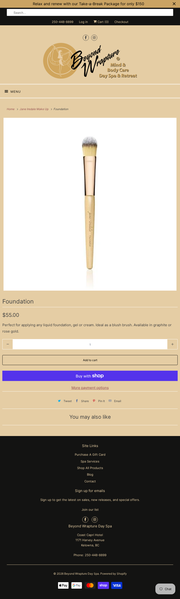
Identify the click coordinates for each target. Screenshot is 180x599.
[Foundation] (90, 204)
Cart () (103, 22)
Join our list (90, 509)
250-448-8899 (62, 22)
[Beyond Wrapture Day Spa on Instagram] (94, 37)
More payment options (90, 387)
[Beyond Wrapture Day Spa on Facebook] (86, 37)
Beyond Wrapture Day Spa (81, 573)
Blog (90, 474)
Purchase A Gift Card (90, 454)
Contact (90, 481)
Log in (83, 22)
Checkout (121, 22)
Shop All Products (90, 468)
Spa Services (90, 461)
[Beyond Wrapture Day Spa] (90, 61)
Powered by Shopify (113, 573)
